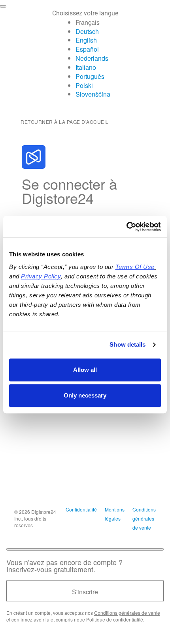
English (86, 40)
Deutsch (87, 31)
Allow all (85, 369)
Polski (84, 85)
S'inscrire (85, 591)
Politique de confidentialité (114, 619)
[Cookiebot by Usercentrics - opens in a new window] (126, 227)
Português (90, 76)
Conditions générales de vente (144, 518)
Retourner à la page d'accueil (65, 121)
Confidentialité (81, 509)
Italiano (86, 67)
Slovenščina (93, 94)
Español (87, 49)
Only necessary (85, 395)
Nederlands (92, 58)
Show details (127, 344)
